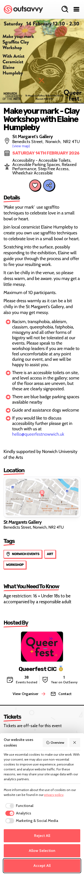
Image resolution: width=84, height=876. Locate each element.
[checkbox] (18, 806)
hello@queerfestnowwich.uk (38, 434)
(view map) (21, 146)
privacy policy (53, 795)
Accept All (42, 865)
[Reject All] (74, 742)
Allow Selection (42, 850)
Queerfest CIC (37, 668)
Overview (57, 742)
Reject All (42, 835)
